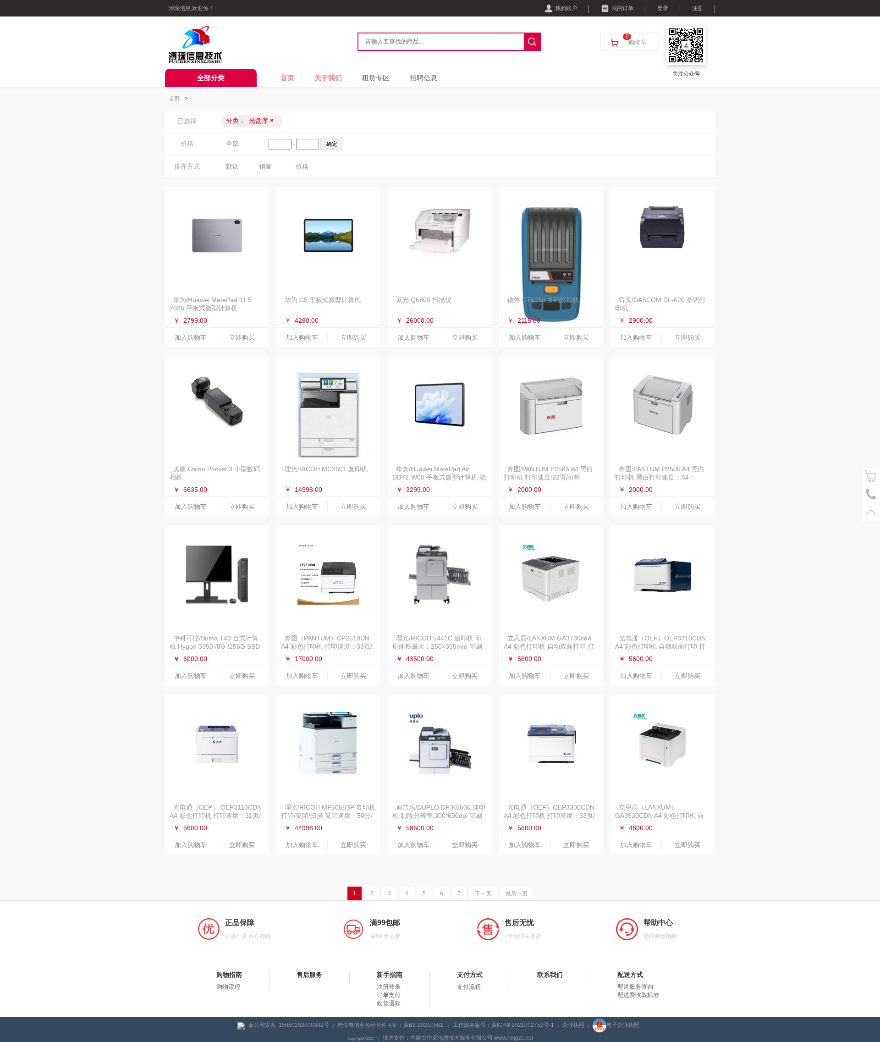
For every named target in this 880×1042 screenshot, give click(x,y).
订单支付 (389, 995)
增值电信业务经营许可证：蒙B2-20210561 (391, 1025)
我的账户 (566, 8)
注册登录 (389, 986)
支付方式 (470, 974)
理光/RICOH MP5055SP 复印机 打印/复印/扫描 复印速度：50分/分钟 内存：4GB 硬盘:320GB (328, 815)
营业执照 (573, 1025)
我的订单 (622, 8)
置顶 (871, 512)
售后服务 (309, 974)
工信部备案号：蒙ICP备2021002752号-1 (503, 1025)
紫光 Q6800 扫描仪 (423, 299)
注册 (697, 8)
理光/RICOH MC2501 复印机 (326, 469)
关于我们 (328, 78)
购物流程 (228, 986)
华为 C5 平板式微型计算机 (323, 299)
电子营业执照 (622, 1025)
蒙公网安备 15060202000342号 (288, 1025)
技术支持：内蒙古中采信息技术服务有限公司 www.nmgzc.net (458, 1038)
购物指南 (229, 974)
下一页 (483, 893)
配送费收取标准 (638, 995)
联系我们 (550, 974)
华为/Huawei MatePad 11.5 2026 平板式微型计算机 (211, 304)
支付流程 (469, 986)
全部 (232, 143)
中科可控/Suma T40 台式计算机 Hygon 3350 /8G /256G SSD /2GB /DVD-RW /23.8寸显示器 (215, 646)
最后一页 (517, 893)
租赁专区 (376, 78)
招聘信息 (423, 78)
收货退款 (389, 1003)
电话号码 (871, 494)
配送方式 (630, 974)
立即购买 (242, 337)
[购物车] (871, 476)
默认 (232, 166)
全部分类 (211, 78)
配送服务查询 (635, 986)
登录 (662, 8)
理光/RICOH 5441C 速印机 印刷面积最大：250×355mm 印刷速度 (437, 646)
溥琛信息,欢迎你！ (191, 8)
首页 (287, 78)
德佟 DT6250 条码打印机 (543, 299)
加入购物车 (191, 337)
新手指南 (389, 974)
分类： (250, 120)
